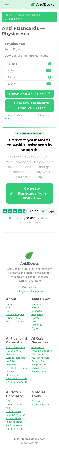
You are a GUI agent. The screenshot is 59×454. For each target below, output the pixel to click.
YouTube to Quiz (40, 357)
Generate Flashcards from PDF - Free (32, 105)
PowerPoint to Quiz (41, 350)
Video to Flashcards (16, 381)
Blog (8, 307)
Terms (8, 118)
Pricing (9, 304)
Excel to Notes (13, 418)
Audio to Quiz (38, 368)
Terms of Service (15, 321)
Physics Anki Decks (28, 14)
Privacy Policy (13, 317)
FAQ (8, 311)
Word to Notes (13, 411)
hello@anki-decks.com (30, 291)
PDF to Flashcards (15, 347)
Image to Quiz (39, 364)
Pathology (36, 324)
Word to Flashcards (16, 357)
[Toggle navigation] (6, 4)
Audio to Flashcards (16, 378)
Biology (35, 307)
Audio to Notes (14, 425)
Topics (8, 14)
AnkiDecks (44, 5)
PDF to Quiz (37, 347)
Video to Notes (14, 428)
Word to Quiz (38, 354)
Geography (37, 314)
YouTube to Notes (15, 414)
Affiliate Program (15, 314)
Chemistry (36, 311)
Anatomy (36, 304)
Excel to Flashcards (16, 368)
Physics (35, 328)
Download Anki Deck (28, 94)
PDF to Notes (13, 401)
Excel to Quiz (38, 361)
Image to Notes (14, 421)
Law (33, 321)
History (35, 317)
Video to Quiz (38, 371)
